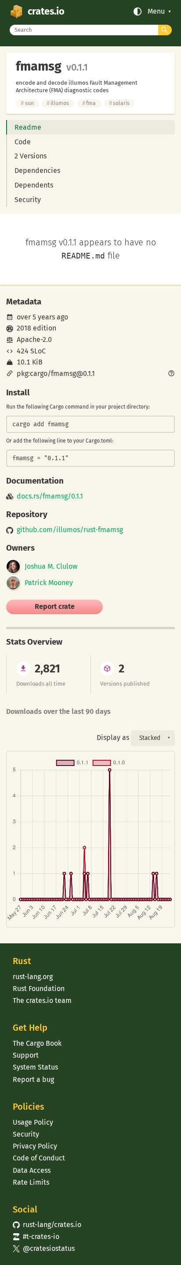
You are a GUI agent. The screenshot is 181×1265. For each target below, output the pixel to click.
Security (27, 199)
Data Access (32, 1170)
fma (89, 103)
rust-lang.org (33, 976)
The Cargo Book (37, 1043)
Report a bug (33, 1079)
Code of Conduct (39, 1158)
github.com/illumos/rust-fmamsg (70, 530)
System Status (35, 1067)
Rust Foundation (39, 988)
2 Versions (30, 156)
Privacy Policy (35, 1146)
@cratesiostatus (44, 1248)
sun (27, 103)
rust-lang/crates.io (47, 1224)
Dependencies (37, 170)
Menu (156, 11)
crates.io (46, 11)
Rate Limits (31, 1182)
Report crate (55, 606)
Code (22, 142)
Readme (27, 127)
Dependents (33, 185)
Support (26, 1055)
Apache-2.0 (34, 339)
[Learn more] (171, 374)
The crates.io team (42, 1000)
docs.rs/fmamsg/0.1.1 (50, 496)
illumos (58, 103)
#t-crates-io (36, 1236)
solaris (119, 103)
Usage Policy (33, 1122)
